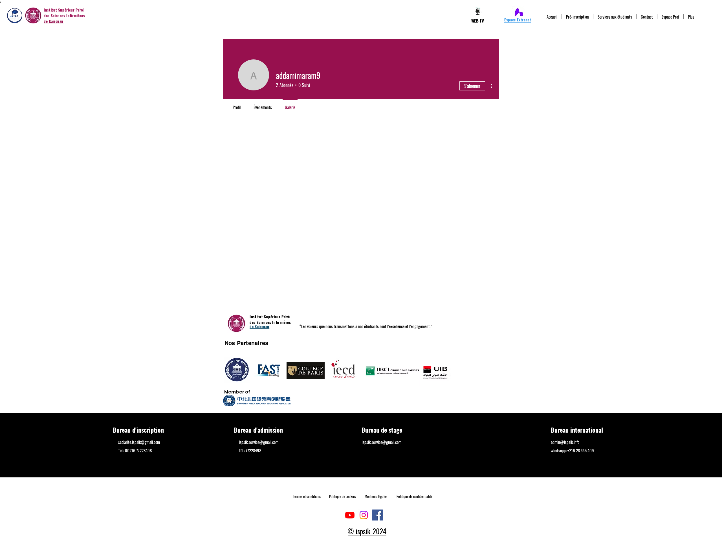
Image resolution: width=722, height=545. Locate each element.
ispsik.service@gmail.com (258, 442)
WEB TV (477, 20)
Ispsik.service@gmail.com (381, 442)
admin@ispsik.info (565, 442)
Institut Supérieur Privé (64, 10)
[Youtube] (349, 515)
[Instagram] (363, 515)
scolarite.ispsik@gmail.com (139, 442)
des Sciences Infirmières (64, 15)
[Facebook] (377, 515)
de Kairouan (53, 21)
